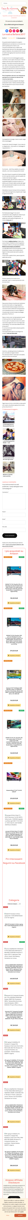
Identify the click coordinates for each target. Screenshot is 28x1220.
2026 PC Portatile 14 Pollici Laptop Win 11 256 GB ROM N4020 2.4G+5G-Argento (14, 925)
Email (4, 519)
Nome (4, 511)
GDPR (22, 1211)
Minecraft (9, 220)
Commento (5, 492)
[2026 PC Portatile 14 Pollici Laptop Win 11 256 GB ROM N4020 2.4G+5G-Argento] (14, 916)
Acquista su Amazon (15, 603)
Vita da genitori (21, 38)
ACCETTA (20, 1215)
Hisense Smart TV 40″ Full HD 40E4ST (14, 791)
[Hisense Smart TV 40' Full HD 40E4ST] (14, 777)
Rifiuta (7, 1215)
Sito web (4, 526)
